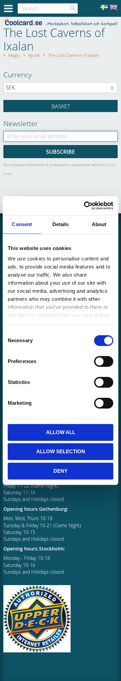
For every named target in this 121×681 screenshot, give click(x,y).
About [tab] (99, 224)
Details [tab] (60, 224)
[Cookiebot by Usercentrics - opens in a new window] (85, 205)
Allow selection (60, 451)
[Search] (73, 8)
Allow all (60, 432)
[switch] (103, 361)
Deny (60, 471)
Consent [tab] (22, 224)
